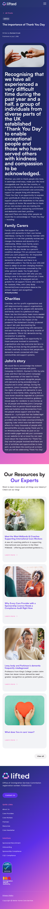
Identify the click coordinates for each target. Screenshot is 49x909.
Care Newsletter (9, 830)
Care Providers (8, 813)
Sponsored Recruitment (12, 843)
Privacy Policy (8, 895)
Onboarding (7, 847)
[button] (44, 3)
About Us (6, 809)
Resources (6, 826)
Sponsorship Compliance (12, 851)
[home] (9, 4)
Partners (6, 822)
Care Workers (8, 818)
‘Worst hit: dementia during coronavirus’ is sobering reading (23, 336)
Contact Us (10, 795)
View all (40, 756)
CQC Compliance (9, 855)
